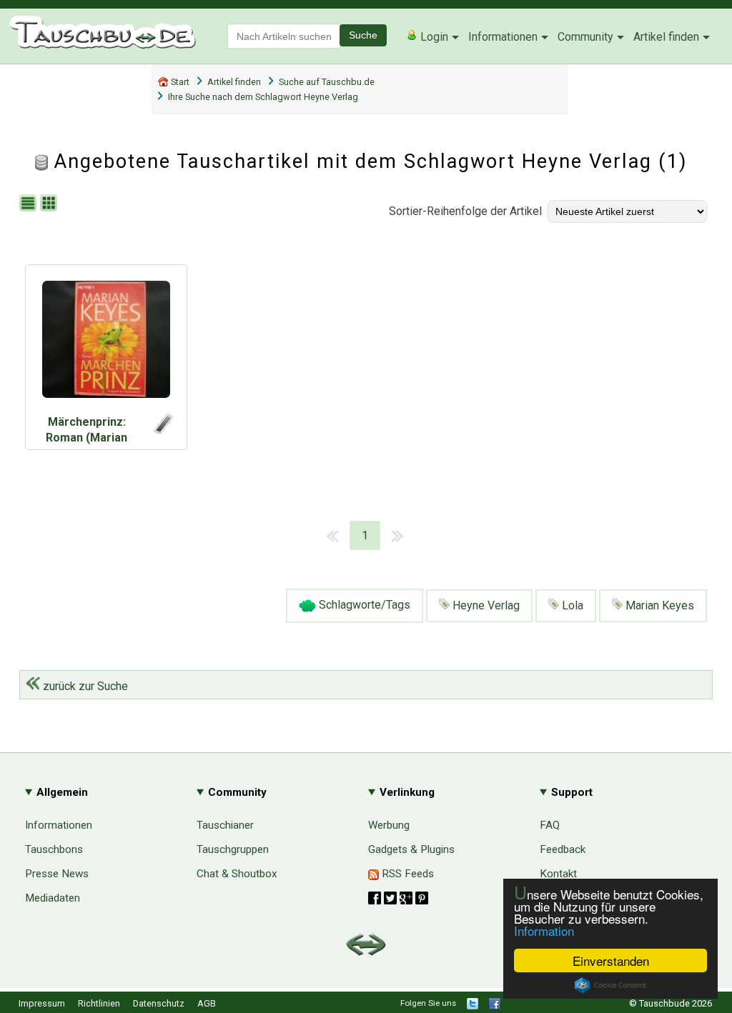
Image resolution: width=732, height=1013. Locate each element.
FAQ (550, 825)
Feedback (562, 849)
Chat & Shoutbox (237, 873)
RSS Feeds (406, 873)
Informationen (503, 37)
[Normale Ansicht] (29, 204)
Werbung (389, 825)
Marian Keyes (658, 605)
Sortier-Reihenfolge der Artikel (465, 211)
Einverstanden (611, 960)
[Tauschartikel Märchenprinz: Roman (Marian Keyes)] (106, 343)
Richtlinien (99, 1003)
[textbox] (284, 36)
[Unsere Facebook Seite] (494, 1006)
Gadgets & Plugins (411, 849)
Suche (363, 35)
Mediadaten (52, 898)
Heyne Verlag (485, 605)
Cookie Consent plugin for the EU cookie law (610, 985)
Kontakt (558, 873)
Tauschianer (225, 825)
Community (585, 37)
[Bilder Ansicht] (50, 204)
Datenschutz (158, 1003)
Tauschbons (54, 849)
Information (544, 930)
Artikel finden (666, 37)
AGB (206, 1003)
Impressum (42, 1003)
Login (432, 37)
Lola (571, 605)
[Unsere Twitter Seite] (472, 1006)
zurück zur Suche (84, 686)
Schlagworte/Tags (363, 605)
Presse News (57, 873)
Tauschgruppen (233, 849)
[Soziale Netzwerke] (398, 898)
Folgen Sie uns (428, 1003)
